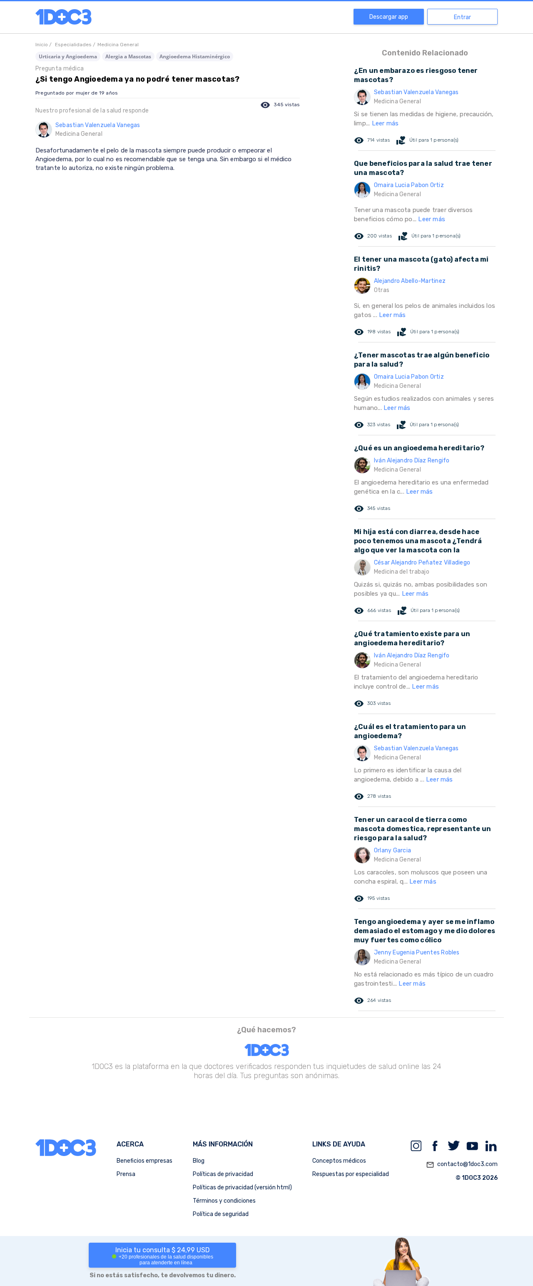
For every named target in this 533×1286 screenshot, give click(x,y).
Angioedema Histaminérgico (194, 56)
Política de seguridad (221, 1214)
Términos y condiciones (224, 1200)
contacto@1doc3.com (462, 1165)
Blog (198, 1160)
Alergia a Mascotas (128, 56)
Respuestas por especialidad (350, 1174)
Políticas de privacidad (223, 1174)
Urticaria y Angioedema (68, 56)
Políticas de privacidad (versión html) (242, 1187)
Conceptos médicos (339, 1160)
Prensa (126, 1174)
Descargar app (388, 16)
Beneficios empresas (144, 1160)
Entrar (462, 17)
